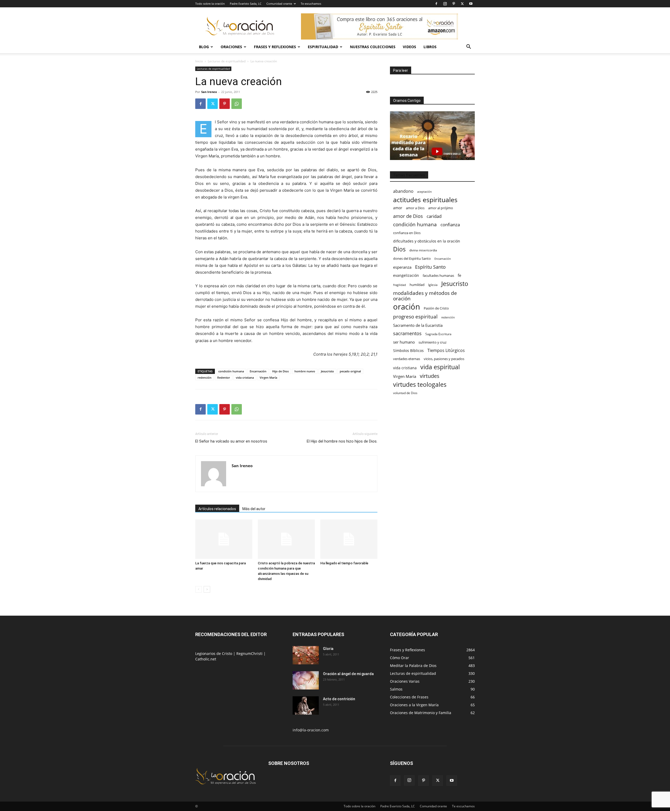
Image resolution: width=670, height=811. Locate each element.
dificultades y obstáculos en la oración (426, 241)
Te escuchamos (311, 3)
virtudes (429, 376)
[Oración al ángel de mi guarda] (306, 680)
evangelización (406, 275)
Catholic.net (205, 658)
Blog (204, 46)
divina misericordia (423, 250)
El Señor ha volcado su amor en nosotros (231, 441)
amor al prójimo (440, 208)
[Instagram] (445, 3)
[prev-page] (198, 589)
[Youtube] (471, 3)
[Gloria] (306, 655)
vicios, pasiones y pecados (444, 358)
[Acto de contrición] (306, 705)
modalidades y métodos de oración (425, 295)
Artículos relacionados (217, 509)
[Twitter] (462, 3)
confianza (450, 224)
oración (406, 307)
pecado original (350, 371)
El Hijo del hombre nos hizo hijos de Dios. (342, 441)
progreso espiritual (415, 316)
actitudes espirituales (425, 199)
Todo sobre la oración (210, 3)
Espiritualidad (323, 46)
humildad (417, 284)
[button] (468, 47)
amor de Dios (408, 216)
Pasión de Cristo (436, 308)
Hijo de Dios (280, 371)
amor (397, 207)
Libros (430, 46)
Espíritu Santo (430, 267)
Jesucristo (327, 371)
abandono (403, 191)
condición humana (231, 371)
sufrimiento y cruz (432, 342)
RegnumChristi (250, 653)
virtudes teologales (419, 384)
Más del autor (253, 509)
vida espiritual (440, 367)
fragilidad (399, 285)
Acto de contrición (339, 699)
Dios (399, 249)
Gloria (328, 649)
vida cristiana (245, 377)
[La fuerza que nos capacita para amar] (223, 539)
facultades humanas (438, 275)
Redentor (223, 377)
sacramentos (407, 333)
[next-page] (207, 589)
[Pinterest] (453, 3)
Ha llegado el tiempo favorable (344, 563)
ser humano (404, 342)
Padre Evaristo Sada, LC (245, 3)
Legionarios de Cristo (214, 653)
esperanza (402, 267)
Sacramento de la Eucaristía (418, 325)
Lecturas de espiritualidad (226, 61)
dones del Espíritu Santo (412, 258)
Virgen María (268, 377)
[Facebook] (436, 3)
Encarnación (258, 371)
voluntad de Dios (405, 393)
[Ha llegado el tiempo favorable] (348, 539)
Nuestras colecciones (372, 46)
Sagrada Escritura (438, 334)
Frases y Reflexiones (275, 46)
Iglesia (433, 285)
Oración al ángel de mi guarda (348, 674)
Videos (409, 46)
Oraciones (231, 46)
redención (204, 377)
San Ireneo (209, 92)
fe (459, 275)
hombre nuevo (304, 371)
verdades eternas (406, 358)
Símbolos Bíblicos (408, 350)
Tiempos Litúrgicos (446, 350)
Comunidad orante (279, 3)
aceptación (424, 192)
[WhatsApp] (236, 103)
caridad (434, 216)
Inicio (199, 61)
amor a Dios (415, 208)
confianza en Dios (407, 232)
